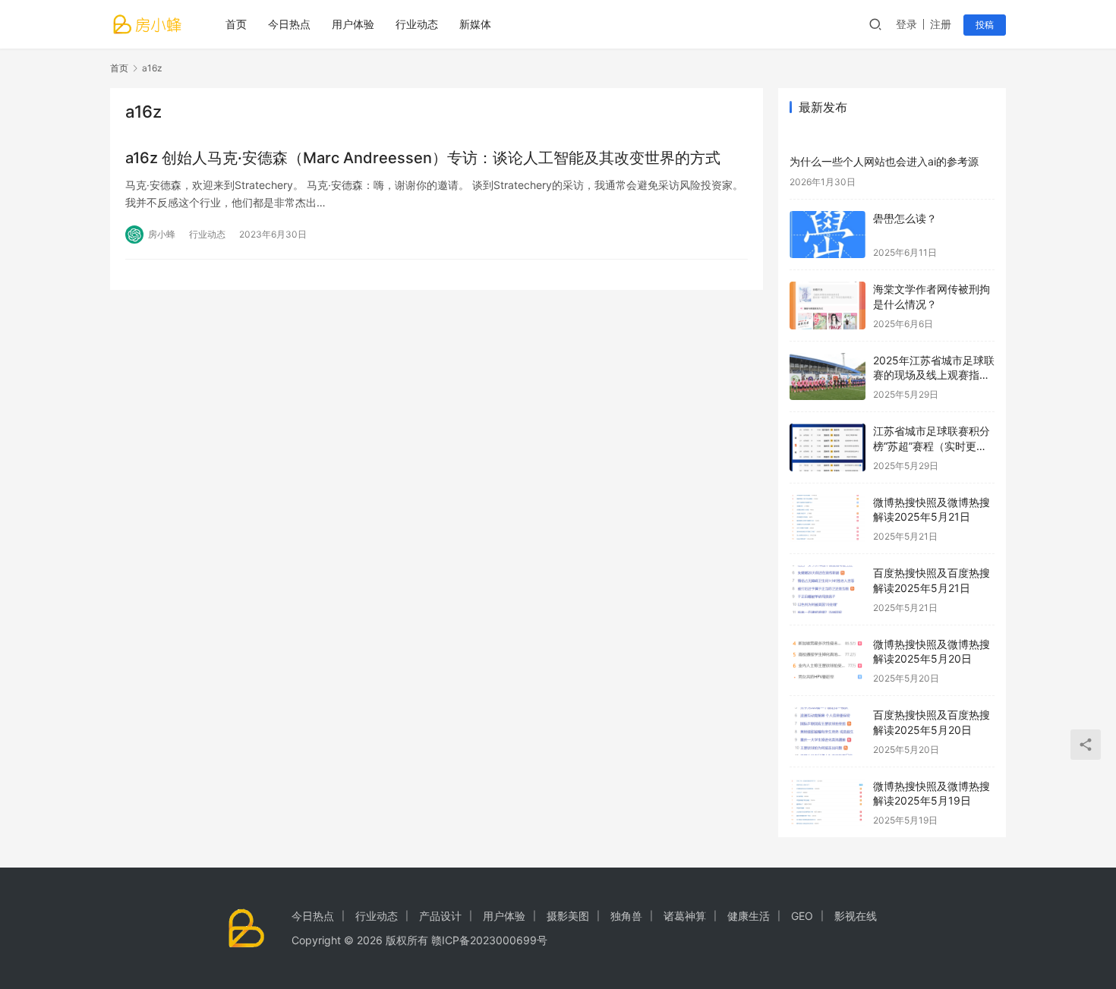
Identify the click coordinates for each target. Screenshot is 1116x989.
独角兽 (626, 915)
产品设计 (440, 915)
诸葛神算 (685, 915)
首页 (236, 23)
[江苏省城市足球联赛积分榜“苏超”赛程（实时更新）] (827, 447)
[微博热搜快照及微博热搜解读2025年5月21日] (827, 519)
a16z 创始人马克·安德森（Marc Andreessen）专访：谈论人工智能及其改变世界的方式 (422, 158)
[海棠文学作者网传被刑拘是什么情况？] (827, 305)
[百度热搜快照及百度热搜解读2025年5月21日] (827, 589)
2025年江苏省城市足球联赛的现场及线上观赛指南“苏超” (934, 375)
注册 (940, 23)
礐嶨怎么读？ (905, 218)
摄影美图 (568, 915)
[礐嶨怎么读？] (827, 235)
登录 (906, 23)
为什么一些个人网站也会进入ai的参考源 (884, 161)
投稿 (985, 24)
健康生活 (748, 915)
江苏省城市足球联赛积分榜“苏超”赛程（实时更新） (931, 445)
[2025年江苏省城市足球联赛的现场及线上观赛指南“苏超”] (827, 377)
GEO (802, 915)
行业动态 (417, 23)
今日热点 (289, 23)
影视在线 (855, 915)
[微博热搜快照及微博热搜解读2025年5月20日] (827, 661)
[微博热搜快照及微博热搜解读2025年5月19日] (827, 803)
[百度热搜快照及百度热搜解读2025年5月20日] (827, 731)
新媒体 (475, 23)
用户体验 (353, 23)
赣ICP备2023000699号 (489, 940)
